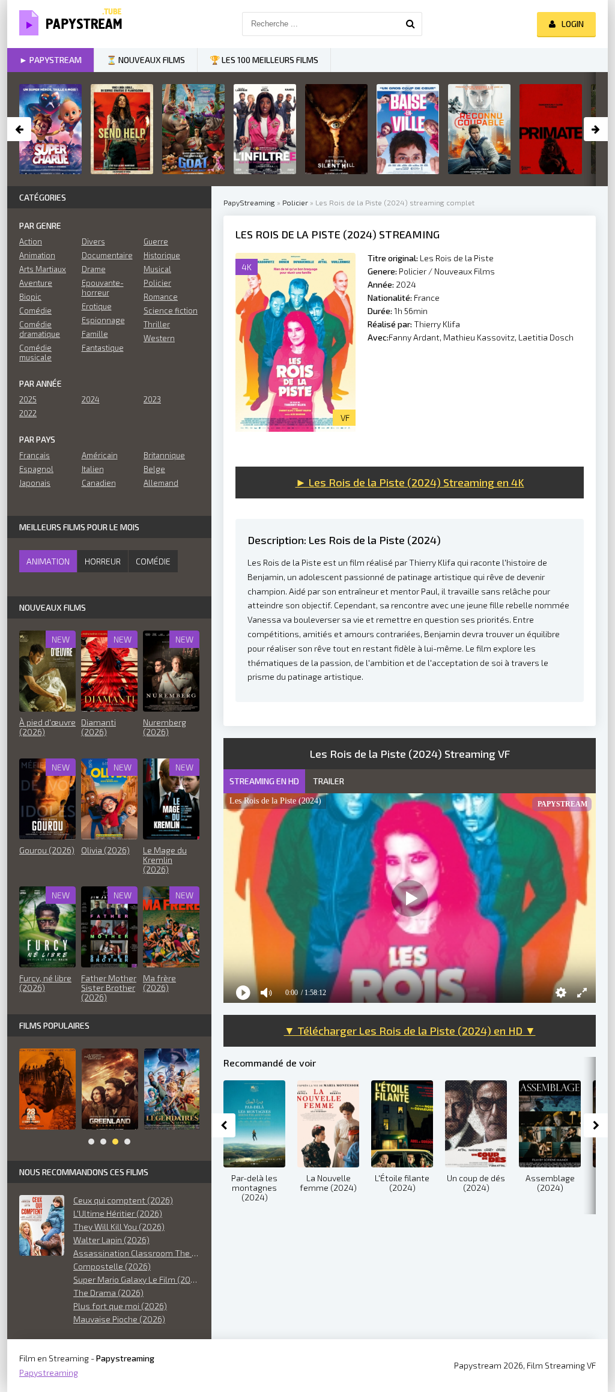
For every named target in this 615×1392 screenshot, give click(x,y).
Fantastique (103, 348)
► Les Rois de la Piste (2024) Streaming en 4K (409, 482)
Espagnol (36, 469)
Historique (162, 255)
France (427, 297)
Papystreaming (48, 1372)
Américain (100, 455)
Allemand (161, 483)
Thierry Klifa (437, 324)
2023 (152, 399)
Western (159, 338)
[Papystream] (67, 24)
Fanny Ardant (414, 337)
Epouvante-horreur (103, 287)
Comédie (35, 310)
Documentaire (107, 255)
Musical (157, 269)
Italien (93, 469)
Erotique (97, 306)
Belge (154, 469)
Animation (37, 255)
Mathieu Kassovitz (479, 337)
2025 (28, 399)
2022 (28, 413)
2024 (406, 284)
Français (34, 455)
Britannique (164, 455)
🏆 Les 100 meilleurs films (264, 60)
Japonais (34, 483)
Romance (161, 296)
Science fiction (171, 310)
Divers (93, 241)
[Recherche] (410, 24)
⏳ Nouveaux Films (145, 60)
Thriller (157, 324)
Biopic (30, 296)
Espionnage (103, 320)
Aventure (35, 283)
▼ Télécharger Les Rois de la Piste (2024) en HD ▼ (410, 1030)
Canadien (99, 483)
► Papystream (50, 60)
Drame (94, 269)
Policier (157, 283)
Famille (95, 334)
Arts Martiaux (42, 269)
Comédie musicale (35, 352)
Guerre (156, 241)
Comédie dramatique (39, 329)
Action (30, 241)
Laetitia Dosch (546, 337)
